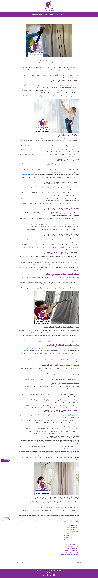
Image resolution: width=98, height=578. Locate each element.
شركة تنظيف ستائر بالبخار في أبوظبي (71, 533)
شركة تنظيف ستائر (68, 84)
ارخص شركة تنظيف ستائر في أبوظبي (71, 537)
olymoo (38, 570)
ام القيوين (46, 14)
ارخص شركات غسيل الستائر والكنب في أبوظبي (69, 554)
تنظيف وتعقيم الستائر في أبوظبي (72, 544)
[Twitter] (51, 575)
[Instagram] (47, 575)
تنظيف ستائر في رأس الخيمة (29, 350)
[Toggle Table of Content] (76, 526)
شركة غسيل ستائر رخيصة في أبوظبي (71, 539)
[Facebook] (54, 575)
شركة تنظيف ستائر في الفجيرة (36, 264)
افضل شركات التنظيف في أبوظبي (72, 552)
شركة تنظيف (43, 96)
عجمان (58, 14)
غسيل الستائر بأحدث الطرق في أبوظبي (71, 546)
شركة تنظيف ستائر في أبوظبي (72, 527)
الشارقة (63, 14)
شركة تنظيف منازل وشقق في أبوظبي (71, 550)
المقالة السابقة (78, 562)
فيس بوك (53, 521)
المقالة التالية (19, 562)
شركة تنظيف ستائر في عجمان (27, 174)
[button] (30, 14)
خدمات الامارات (34, 14)
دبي (67, 14)
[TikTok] (44, 575)
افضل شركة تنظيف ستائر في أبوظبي (71, 535)
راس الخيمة (52, 14)
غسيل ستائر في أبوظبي (73, 531)
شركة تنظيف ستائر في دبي (52, 195)
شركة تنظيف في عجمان (48, 146)
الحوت (73, 67)
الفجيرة (40, 14)
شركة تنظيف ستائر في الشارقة (33, 92)
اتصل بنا (49, 572)
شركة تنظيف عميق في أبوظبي (72, 548)
